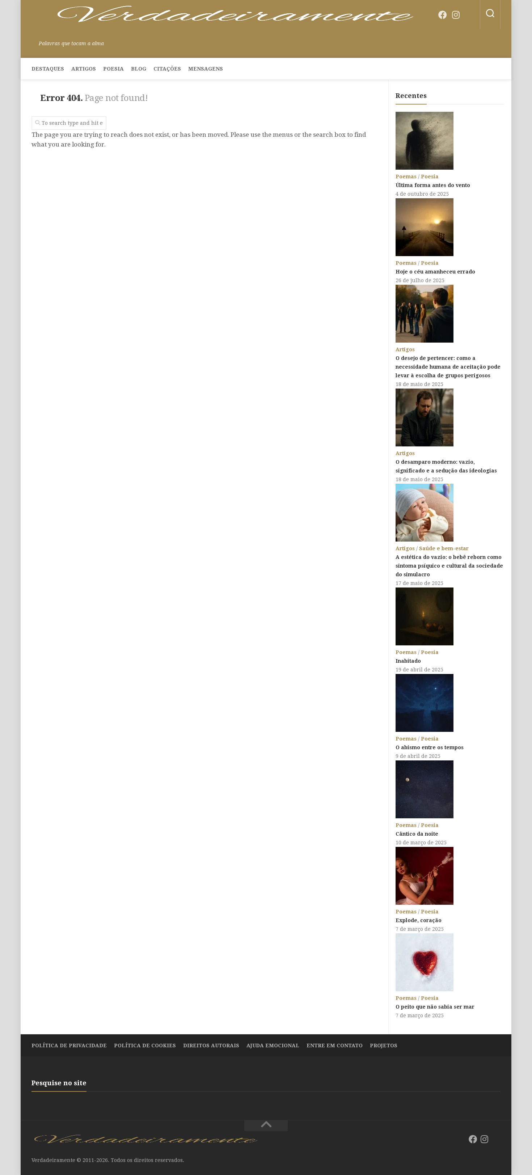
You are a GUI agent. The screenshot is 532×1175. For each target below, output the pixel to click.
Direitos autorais (211, 1045)
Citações (167, 69)
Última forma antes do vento (433, 185)
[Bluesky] (468, 15)
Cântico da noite (417, 834)
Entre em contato (335, 1045)
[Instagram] (455, 14)
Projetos (383, 1045)
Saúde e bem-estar (444, 548)
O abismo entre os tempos (430, 747)
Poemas (406, 176)
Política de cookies (145, 1045)
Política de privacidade (69, 1045)
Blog (138, 69)
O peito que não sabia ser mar (435, 1007)
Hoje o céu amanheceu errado (435, 272)
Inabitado (408, 661)
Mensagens (205, 69)
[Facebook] (442, 14)
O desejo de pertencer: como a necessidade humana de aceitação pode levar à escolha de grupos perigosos (448, 366)
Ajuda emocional (272, 1045)
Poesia (113, 69)
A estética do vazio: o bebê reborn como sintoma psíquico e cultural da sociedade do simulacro (449, 565)
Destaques (47, 69)
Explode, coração (419, 920)
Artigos (83, 69)
